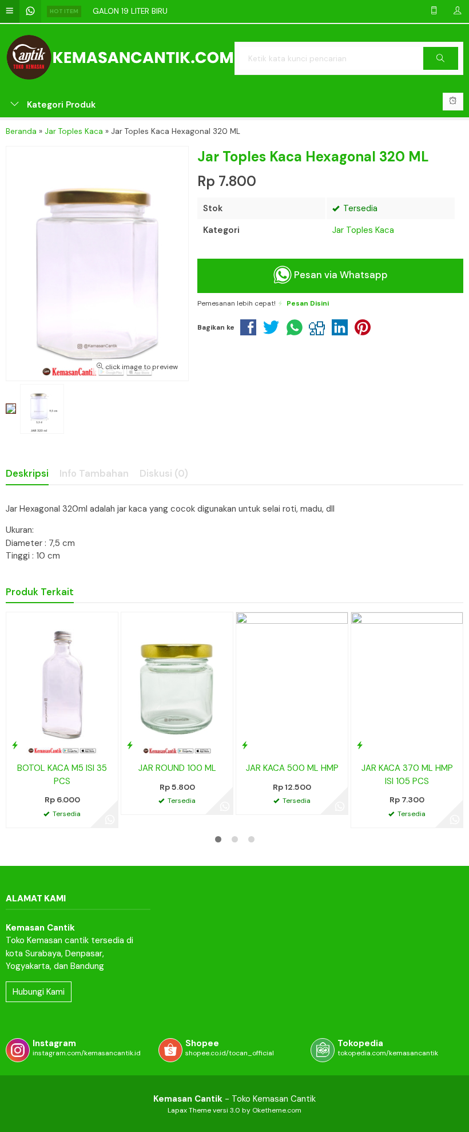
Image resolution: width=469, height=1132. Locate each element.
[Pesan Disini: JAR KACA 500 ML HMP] (245, 745)
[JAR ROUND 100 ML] (177, 684)
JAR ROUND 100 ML (177, 768)
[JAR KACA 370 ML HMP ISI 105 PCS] (407, 684)
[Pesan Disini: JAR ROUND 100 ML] (130, 745)
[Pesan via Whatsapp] (110, 819)
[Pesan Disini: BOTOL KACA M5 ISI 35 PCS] (15, 745)
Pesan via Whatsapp (340, 275)
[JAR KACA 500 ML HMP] (292, 684)
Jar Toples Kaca (363, 230)
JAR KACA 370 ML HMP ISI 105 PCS (407, 774)
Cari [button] (440, 69)
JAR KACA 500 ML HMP (292, 768)
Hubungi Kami (39, 992)
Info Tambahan (94, 474)
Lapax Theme (189, 1110)
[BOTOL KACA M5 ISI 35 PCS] (62, 684)
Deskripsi (27, 474)
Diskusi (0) (164, 474)
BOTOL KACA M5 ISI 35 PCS (62, 774)
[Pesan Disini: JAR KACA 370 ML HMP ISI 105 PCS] (359, 745)
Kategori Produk (60, 104)
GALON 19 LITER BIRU (130, 11)
